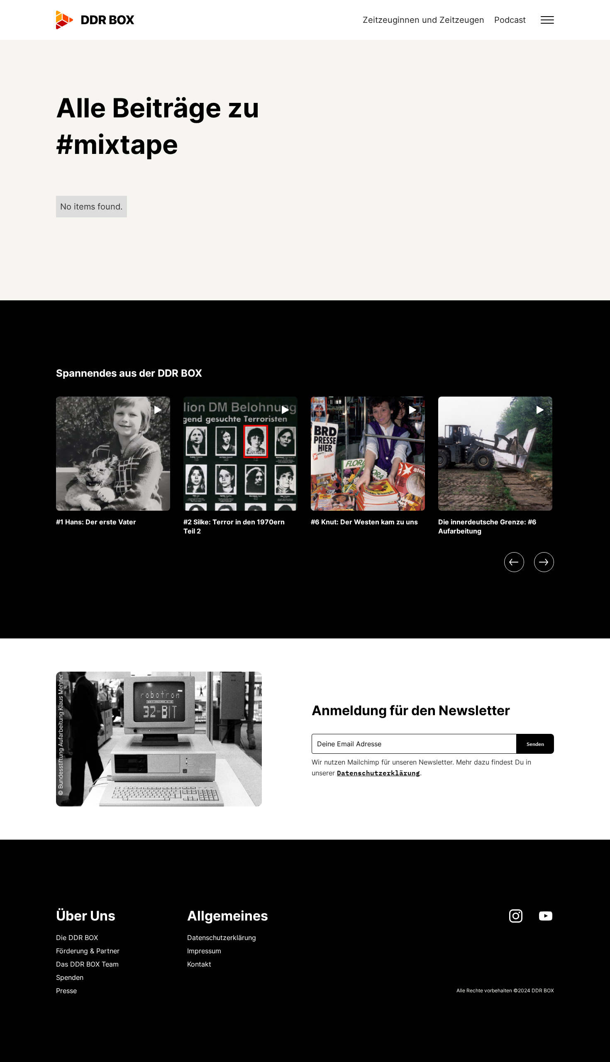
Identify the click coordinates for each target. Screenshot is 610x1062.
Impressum (204, 951)
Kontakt (199, 964)
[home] (95, 20)
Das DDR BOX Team (87, 964)
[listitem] (113, 461)
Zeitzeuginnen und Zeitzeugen (423, 20)
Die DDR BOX (77, 937)
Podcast (510, 20)
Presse (66, 990)
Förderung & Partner (88, 951)
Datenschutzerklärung (378, 772)
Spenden (69, 977)
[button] (542, 20)
